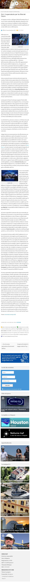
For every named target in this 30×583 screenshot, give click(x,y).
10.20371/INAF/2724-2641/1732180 (11, 336)
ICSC (25, 327)
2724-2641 (7, 567)
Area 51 (4, 578)
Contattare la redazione (7, 576)
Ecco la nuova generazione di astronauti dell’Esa (8, 346)
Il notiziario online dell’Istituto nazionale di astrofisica (15, 6)
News (3, 327)
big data (20, 327)
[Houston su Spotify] (15, 427)
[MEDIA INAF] (15, 5)
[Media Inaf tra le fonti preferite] (15, 363)
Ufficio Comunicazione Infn (9, 30)
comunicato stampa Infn (10, 314)
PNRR (27, 327)
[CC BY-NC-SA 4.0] (19, 322)
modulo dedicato (24, 334)
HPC (23, 327)
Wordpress (10, 574)
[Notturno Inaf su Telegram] (15, 438)
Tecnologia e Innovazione (10, 327)
